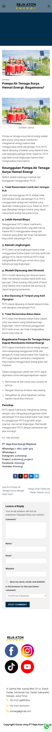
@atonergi (21, 455)
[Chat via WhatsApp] (46, 726)
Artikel (6, 80)
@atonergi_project (22, 459)
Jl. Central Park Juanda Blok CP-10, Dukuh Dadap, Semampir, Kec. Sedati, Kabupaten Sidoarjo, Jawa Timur (27, 692)
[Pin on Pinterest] (25, 476)
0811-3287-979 (25, 448)
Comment (11, 519)
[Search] (49, 6)
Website (10, 568)
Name (9, 543)
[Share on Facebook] (15, 476)
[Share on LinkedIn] (31, 476)
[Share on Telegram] (36, 476)
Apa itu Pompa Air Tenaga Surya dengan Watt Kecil (13, 491)
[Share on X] (20, 476)
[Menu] (3, 6)
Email (9, 555)
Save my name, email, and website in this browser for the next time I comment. (25, 586)
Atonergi (19, 463)
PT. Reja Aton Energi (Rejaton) (19, 444)
